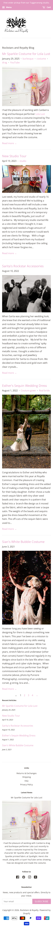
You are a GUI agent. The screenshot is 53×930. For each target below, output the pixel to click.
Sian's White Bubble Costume (23, 541)
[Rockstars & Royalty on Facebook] (17, 877)
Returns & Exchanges (27, 773)
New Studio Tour (14, 156)
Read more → (9, 143)
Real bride (44, 390)
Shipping (26, 777)
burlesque (28, 58)
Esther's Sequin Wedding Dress (24, 385)
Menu (9, 7)
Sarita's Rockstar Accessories (23, 266)
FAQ (26, 780)
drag (4, 62)
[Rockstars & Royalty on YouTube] (35, 877)
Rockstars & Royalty (29, 910)
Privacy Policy (26, 784)
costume (41, 58)
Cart (48, 7)
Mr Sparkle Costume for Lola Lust (26, 54)
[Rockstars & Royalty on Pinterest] (23, 877)
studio (23, 161)
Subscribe (41, 901)
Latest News (26, 792)
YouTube (15, 62)
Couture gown (28, 390)
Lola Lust (40, 114)
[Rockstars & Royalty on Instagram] (29, 877)
